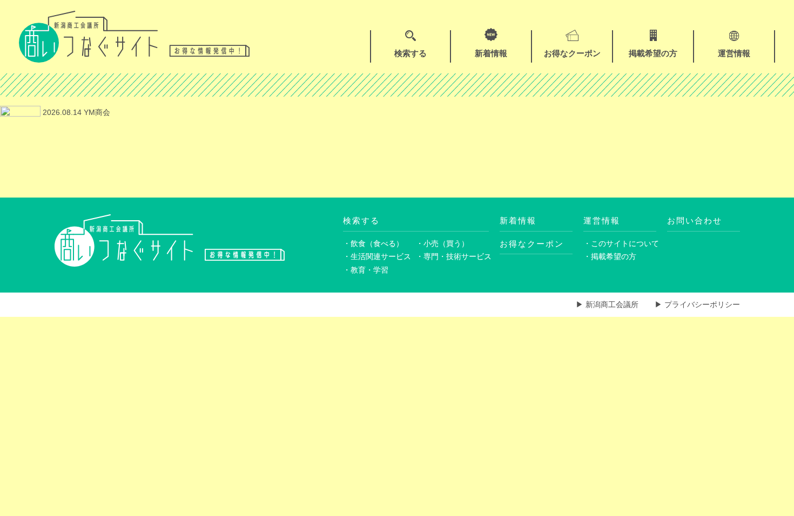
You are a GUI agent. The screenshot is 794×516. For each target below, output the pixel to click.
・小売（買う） (442, 243)
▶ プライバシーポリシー (697, 304)
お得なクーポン (532, 243)
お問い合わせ (694, 220)
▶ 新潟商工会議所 (607, 304)
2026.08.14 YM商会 (75, 112)
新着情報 (518, 220)
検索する (361, 220)
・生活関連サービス (377, 256)
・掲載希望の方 (609, 256)
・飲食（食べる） (373, 243)
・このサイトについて (619, 243)
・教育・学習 (365, 270)
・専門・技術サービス (452, 256)
